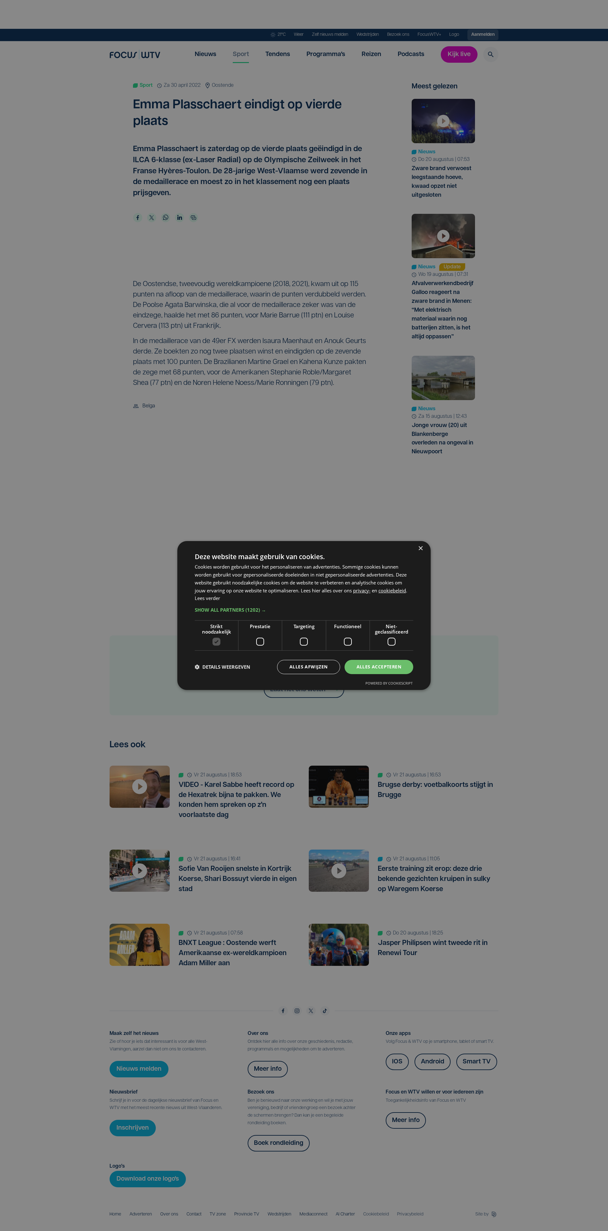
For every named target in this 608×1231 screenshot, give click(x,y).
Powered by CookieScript (389, 683)
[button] (304, 610)
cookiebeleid (392, 590)
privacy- (361, 590)
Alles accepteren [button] (379, 667)
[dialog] (304, 615)
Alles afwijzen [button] (308, 667)
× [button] (420, 548)
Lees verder (207, 598)
